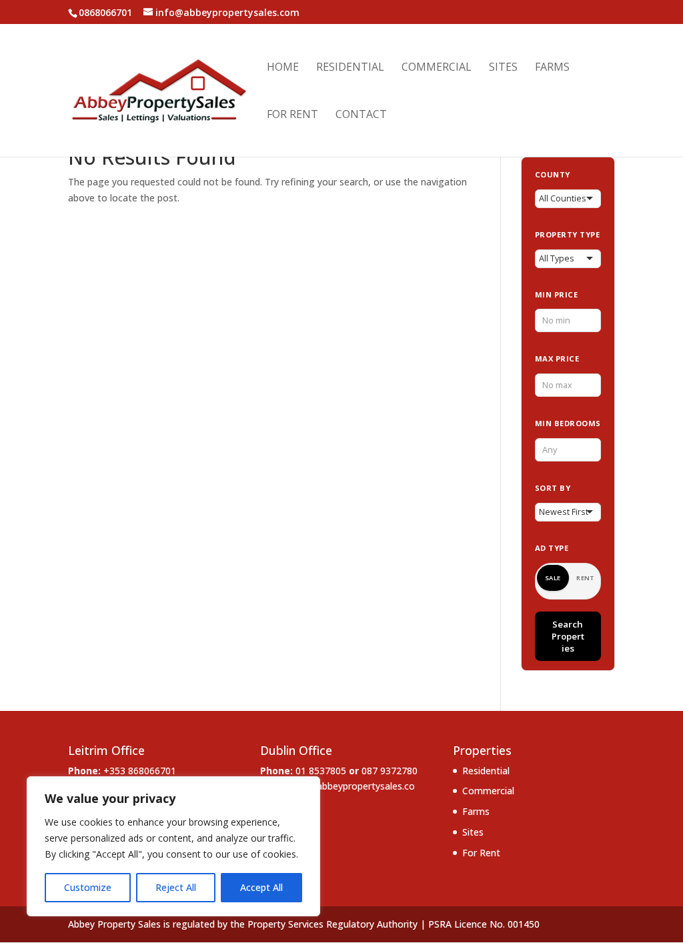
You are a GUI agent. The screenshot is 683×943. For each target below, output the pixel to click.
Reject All (175, 887)
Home (283, 68)
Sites (503, 68)
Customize (87, 887)
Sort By (553, 488)
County (552, 174)
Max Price (557, 358)
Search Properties (568, 636)
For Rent (292, 115)
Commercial (437, 68)
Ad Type (552, 548)
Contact (361, 115)
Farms (552, 68)
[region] (173, 846)
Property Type (567, 234)
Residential (350, 68)
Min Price (556, 294)
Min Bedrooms (568, 423)
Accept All (261, 887)
